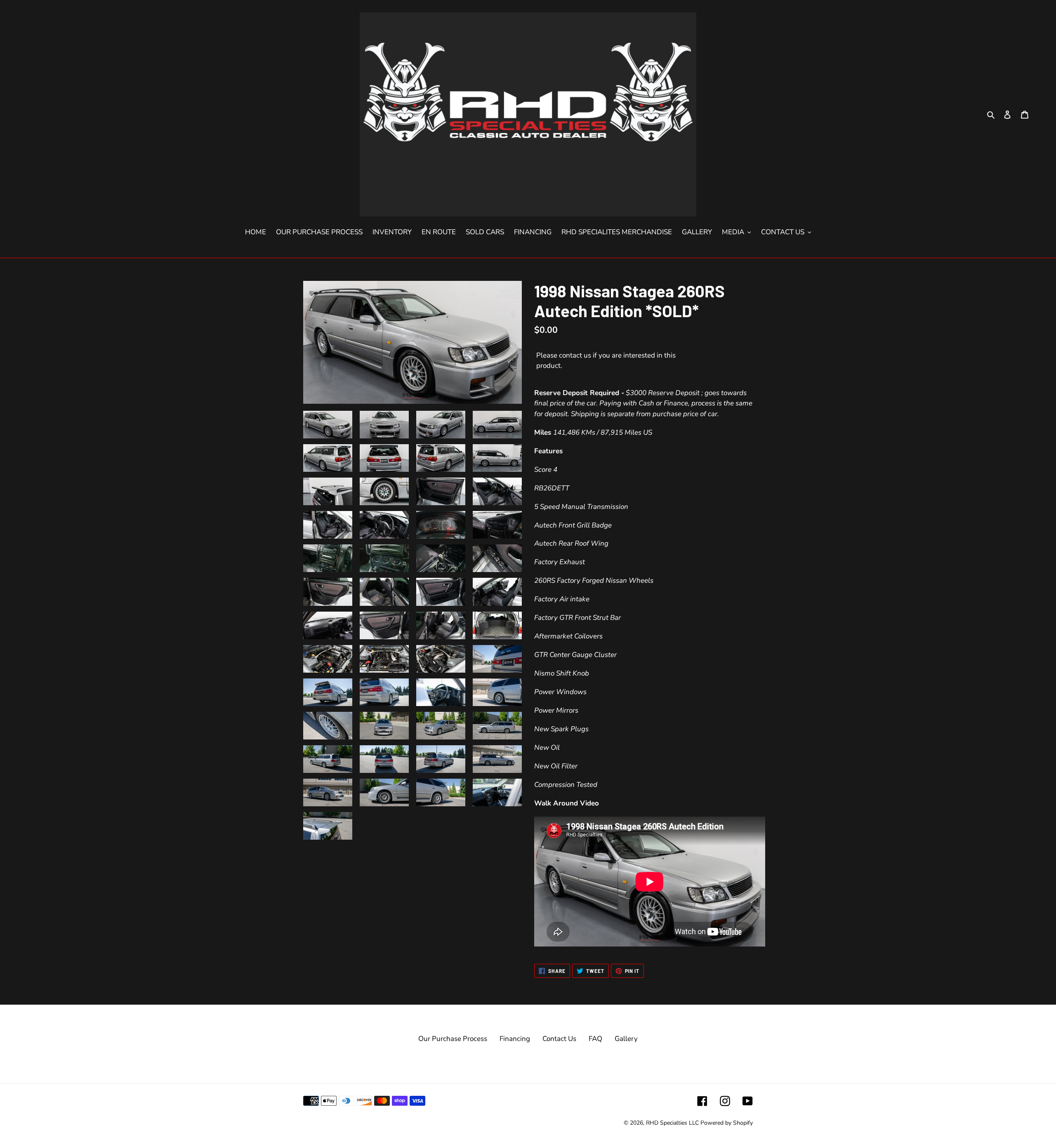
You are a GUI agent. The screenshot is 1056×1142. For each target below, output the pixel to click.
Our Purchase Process (452, 1038)
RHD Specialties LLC (672, 1123)
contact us (575, 355)
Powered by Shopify (726, 1123)
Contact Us (559, 1038)
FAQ (595, 1038)
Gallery (626, 1038)
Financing (515, 1038)
